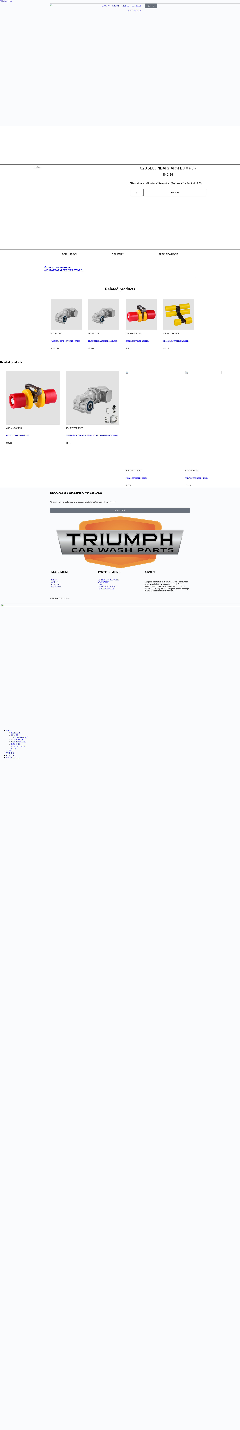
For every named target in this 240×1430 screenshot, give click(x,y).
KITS (13, 748)
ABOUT (9, 751)
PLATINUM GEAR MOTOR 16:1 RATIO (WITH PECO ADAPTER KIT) (92, 436)
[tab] (69, 254)
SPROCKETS (17, 739)
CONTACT (11, 755)
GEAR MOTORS (18, 742)
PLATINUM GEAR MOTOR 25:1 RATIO (65, 341)
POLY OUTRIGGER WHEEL (136, 478)
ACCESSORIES (18, 746)
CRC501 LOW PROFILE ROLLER (175, 341)
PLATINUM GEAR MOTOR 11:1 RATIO (102, 341)
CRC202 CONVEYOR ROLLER (137, 341)
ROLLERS (15, 733)
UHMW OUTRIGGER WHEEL (196, 478)
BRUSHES (15, 744)
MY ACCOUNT (13, 757)
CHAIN (14, 735)
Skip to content (6, 1)
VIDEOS (10, 753)
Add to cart (175, 192)
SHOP (9, 730)
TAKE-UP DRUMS (19, 737)
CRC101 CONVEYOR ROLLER (17, 436)
